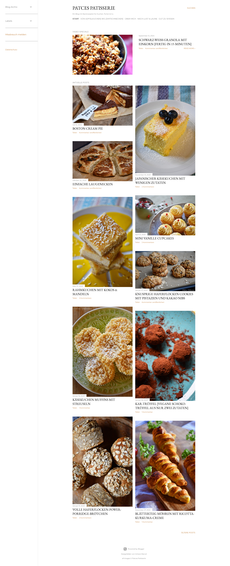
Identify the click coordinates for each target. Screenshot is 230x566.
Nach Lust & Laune (147, 19)
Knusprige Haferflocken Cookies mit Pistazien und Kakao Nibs (164, 296)
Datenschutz (11, 49)
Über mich (130, 19)
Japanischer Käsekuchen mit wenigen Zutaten (160, 180)
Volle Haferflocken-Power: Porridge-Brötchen (97, 511)
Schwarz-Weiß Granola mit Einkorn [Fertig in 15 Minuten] (165, 42)
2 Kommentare (148, 187)
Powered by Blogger (136, 549)
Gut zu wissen (166, 19)
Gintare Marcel (141, 554)
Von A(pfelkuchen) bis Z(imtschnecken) (102, 19)
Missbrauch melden (15, 34)
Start (76, 19)
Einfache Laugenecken (93, 184)
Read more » (189, 48)
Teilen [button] (141, 48)
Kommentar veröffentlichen (156, 48)
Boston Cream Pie (88, 128)
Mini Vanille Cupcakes (154, 238)
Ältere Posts (188, 532)
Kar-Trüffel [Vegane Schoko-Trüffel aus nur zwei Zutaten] (161, 406)
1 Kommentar (84, 408)
